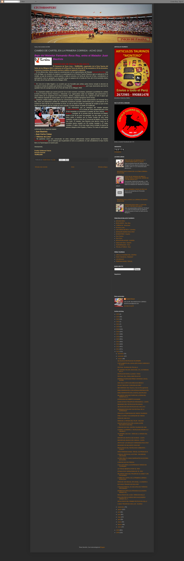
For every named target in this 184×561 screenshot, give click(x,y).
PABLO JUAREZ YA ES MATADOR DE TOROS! (131, 416)
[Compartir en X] (64, 160)
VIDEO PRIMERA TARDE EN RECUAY (136, 189)
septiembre (121, 507)
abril (119, 519)
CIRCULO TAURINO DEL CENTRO (126, 255)
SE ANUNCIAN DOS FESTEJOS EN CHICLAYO (131, 407)
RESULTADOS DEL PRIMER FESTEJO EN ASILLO (132, 501)
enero (119, 527)
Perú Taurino (119, 236)
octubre (120, 358)
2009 (118, 530)
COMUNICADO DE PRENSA (126, 462)
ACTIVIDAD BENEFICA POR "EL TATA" (129, 469)
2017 (118, 334)
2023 (118, 319)
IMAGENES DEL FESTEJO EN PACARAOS (130, 404)
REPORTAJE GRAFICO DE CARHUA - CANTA (131, 440)
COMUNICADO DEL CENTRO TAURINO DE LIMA (132, 427)
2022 (118, 321)
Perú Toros (119, 238)
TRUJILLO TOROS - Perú (123, 247)
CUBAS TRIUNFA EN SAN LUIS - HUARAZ (130, 504)
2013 (118, 344)
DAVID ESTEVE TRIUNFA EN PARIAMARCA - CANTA (133, 402)
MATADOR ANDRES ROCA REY (125, 232)
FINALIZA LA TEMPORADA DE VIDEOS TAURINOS (132, 413)
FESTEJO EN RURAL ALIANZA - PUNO (129, 374)
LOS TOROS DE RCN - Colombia (125, 229)
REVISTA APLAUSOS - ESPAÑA (125, 240)
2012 (118, 346)
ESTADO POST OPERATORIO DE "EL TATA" (130, 471)
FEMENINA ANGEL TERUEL (124, 261)
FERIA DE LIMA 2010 (124, 418)
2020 (118, 326)
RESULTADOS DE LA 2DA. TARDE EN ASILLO (131, 495)
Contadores (117, 152)
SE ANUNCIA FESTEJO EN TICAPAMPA (129, 361)
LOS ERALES (120, 259)
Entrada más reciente (41, 167)
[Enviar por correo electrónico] (60, 160)
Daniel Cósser (130, 299)
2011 (118, 349)
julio (119, 512)
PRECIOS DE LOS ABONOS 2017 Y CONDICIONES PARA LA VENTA (135, 160)
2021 (118, 324)
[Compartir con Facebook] (66, 160)
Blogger (102, 547)
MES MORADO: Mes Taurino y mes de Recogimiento (133, 388)
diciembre (121, 353)
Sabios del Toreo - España (123, 243)
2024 (118, 316)
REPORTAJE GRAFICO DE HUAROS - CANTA (131, 438)
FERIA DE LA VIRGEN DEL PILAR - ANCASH (131, 421)
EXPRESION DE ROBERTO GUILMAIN (129, 399)
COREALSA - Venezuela (123, 225)
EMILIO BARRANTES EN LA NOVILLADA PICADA (132, 393)
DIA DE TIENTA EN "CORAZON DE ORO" (129, 385)
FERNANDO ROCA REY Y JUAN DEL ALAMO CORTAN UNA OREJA (136, 205)
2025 (118, 314)
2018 (118, 331)
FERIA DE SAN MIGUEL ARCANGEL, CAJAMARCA (132, 482)
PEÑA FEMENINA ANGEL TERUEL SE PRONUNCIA (133, 452)
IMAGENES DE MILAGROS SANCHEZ (129, 445)
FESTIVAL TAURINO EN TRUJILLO (128, 367)
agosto (120, 509)
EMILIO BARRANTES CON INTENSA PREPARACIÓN (133, 390)
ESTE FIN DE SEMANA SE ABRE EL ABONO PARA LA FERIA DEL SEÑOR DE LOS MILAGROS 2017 (137, 178)
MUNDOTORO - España (123, 234)
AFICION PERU (120, 221)
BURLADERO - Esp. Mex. (123, 223)
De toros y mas (120, 227)
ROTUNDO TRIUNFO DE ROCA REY (128, 484)
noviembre (121, 356)
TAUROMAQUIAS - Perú (123, 245)
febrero (120, 524)
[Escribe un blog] (62, 160)
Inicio (72, 167)
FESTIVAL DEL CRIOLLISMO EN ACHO (129, 376)
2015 (118, 339)
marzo (120, 522)
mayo (119, 517)
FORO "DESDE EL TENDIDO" (124, 257)
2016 (118, 336)
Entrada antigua (102, 167)
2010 (118, 351)
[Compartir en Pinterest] (68, 160)
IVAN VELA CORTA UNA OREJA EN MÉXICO (130, 383)
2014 (118, 341)
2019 (118, 329)
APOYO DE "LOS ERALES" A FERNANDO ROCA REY (133, 443)
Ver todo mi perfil (129, 306)
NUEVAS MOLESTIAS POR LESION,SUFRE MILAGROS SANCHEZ (130, 424)
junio (119, 514)
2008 (118, 532)
